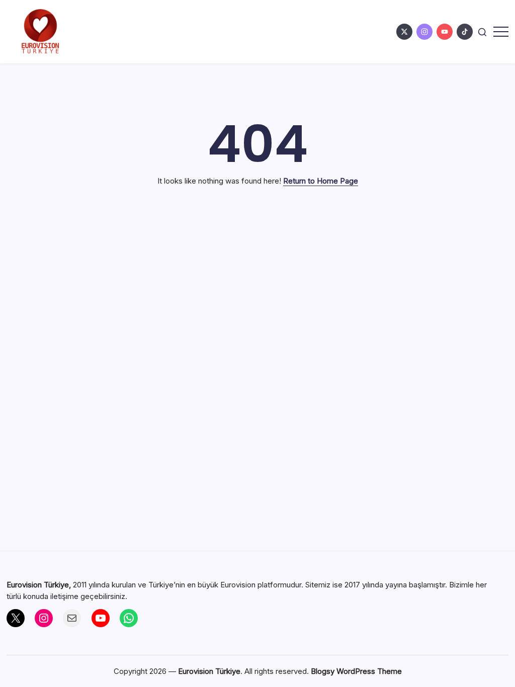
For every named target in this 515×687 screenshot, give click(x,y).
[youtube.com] (445, 32)
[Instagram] (44, 618)
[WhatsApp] (129, 618)
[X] (16, 618)
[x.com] (404, 32)
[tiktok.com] (465, 32)
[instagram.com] (424, 32)
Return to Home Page (320, 181)
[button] (482, 31)
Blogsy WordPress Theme (356, 671)
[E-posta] (72, 618)
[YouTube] (101, 618)
